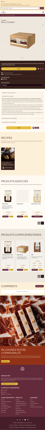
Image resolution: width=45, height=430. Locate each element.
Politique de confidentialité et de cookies (27, 425)
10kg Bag (40, 263)
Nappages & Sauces (20, 410)
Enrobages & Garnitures (21, 405)
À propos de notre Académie (36, 406)
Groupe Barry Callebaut (6, 406)
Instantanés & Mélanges (21, 412)
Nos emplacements (34, 403)
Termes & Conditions (13, 425)
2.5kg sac (7, 214)
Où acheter (3, 412)
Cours (31, 399)
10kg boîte (22, 267)
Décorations (18, 408)
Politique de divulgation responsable (17, 427)
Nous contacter (4, 408)
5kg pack (34, 263)
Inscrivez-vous (5, 361)
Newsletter (3, 410)
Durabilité (3, 403)
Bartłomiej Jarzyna (8, 167)
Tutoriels (32, 405)
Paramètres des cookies (31, 427)
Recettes (3, 399)
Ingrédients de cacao (20, 401)
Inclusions (18, 406)
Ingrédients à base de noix (21, 403)
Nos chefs (32, 401)
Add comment (40, 286)
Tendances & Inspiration (6, 401)
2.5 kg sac (34, 265)
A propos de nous (5, 405)
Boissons (17, 413)
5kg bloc (39, 267)
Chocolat (2, 15)
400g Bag (40, 265)
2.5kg (34, 267)
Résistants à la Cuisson (10, 15)
